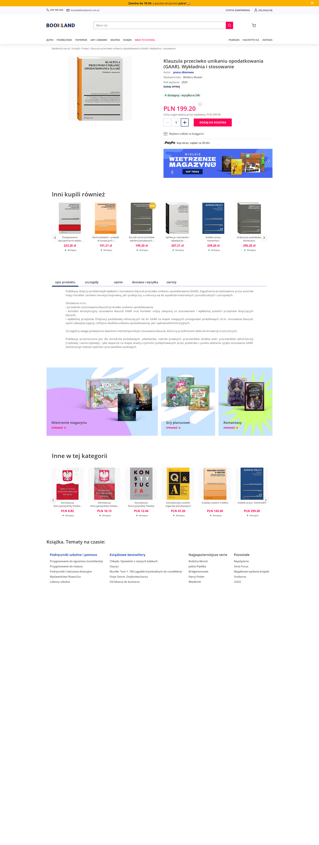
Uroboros (240, 576)
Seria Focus (241, 566)
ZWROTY (171, 282)
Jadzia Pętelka (197, 566)
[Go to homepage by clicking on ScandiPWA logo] (61, 25)
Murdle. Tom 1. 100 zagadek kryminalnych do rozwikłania (146, 571)
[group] (70, 238)
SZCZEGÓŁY (92, 282)
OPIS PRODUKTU (65, 282)
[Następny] (266, 500)
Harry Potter (197, 576)
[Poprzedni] (53, 500)
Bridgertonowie (198, 571)
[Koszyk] (254, 25)
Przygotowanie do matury (66, 566)
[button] (229, 25)
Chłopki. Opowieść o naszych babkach (134, 561)
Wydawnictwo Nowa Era (65, 576)
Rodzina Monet (198, 561)
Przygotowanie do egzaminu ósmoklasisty (76, 561)
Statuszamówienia (238, 10)
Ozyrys (114, 566)
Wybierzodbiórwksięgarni (186, 134)
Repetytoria (241, 561)
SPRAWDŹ (57, 427)
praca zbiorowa (183, 72)
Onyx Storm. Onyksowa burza (129, 576)
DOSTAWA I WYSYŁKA (145, 282)
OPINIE (118, 282)
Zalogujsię (265, 10)
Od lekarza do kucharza (125, 582)
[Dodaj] (185, 122)
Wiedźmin (195, 582)
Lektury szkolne (60, 582)
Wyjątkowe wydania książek (251, 571)
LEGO (237, 582)
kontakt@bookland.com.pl (85, 10)
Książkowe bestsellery (127, 554)
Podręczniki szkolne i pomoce (73, 554)
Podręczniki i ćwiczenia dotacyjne (71, 571)
